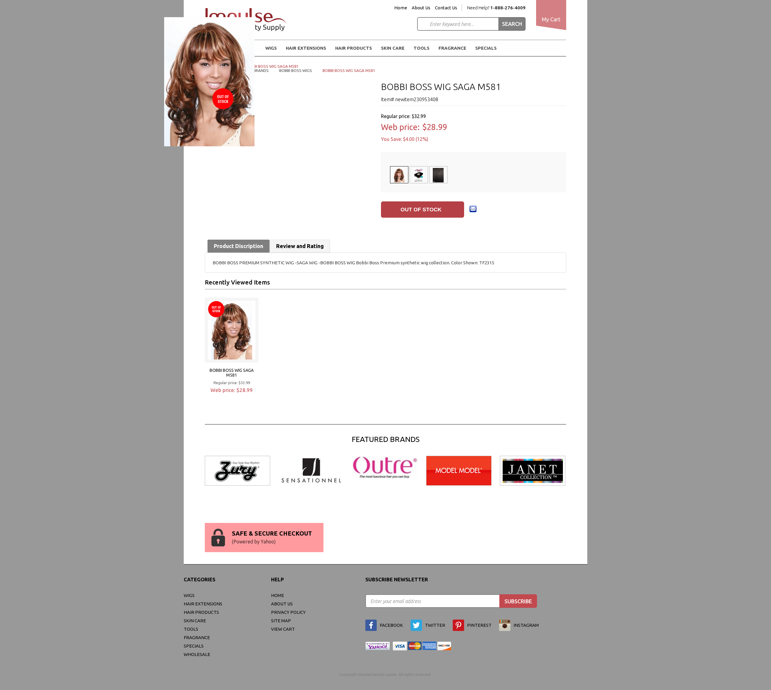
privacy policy (288, 612)
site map (281, 620)
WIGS (189, 595)
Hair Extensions (203, 603)
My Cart (551, 19)
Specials (486, 48)
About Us (421, 8)
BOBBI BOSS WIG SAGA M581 (232, 373)
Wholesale (197, 654)
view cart (283, 629)
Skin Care (392, 48)
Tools (421, 48)
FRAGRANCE (452, 48)
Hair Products (201, 612)
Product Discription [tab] (238, 246)
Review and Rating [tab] (300, 246)
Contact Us (446, 8)
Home (400, 8)
